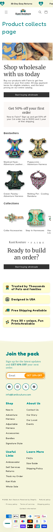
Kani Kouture (14, 500)
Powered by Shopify (28, 500)
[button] (6, 12)
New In (9, 409)
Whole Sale (12, 486)
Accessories (12, 433)
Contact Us (32, 409)
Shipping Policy (34, 468)
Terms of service (27, 504)
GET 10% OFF (34, 375)
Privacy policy (11, 504)
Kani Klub (11, 481)
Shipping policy (43, 504)
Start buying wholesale (26, 95)
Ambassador (13, 462)
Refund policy (44, 500)
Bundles (10, 438)
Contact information (28, 509)
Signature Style (14, 443)
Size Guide (32, 463)
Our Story (31, 414)
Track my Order (14, 476)
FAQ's (29, 458)
